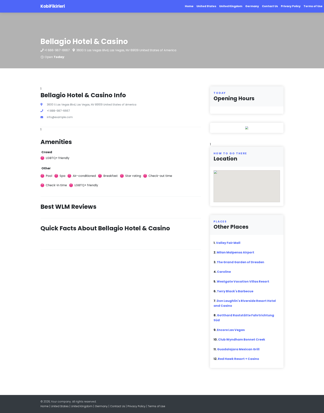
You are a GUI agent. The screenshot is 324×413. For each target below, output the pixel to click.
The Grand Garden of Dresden (240, 262)
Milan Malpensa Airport (235, 252)
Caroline (224, 272)
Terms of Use (313, 6)
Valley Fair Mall (228, 243)
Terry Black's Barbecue (235, 291)
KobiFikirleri (52, 6)
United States (206, 6)
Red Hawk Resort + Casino (238, 359)
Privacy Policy (291, 6)
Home (189, 6)
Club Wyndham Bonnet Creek (241, 339)
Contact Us (270, 6)
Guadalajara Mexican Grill (238, 349)
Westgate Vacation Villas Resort (243, 281)
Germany (252, 6)
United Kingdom (230, 6)
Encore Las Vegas (231, 330)
